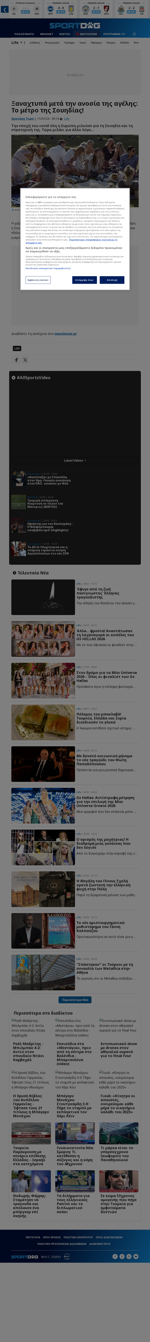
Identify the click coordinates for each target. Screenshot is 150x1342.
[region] (75, 239)
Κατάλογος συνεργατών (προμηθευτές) (48, 268)
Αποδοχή (112, 280)
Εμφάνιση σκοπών (38, 280)
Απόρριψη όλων (84, 280)
